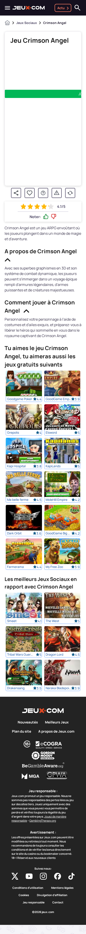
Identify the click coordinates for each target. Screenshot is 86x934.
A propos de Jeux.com (56, 731)
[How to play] (43, 193)
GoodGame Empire (59, 399)
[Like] (46, 216)
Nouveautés (28, 722)
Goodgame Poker (19, 399)
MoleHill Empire (56, 500)
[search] (77, 8)
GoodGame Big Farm (59, 533)
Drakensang (16, 688)
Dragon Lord (54, 654)
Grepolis (13, 432)
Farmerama (15, 567)
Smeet (12, 621)
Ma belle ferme (17, 500)
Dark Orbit (14, 533)
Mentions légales (62, 888)
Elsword (51, 432)
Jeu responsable (33, 902)
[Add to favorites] (29, 193)
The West (52, 621)
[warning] (56, 193)
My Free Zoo (54, 567)
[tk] (71, 876)
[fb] (57, 876)
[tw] (14, 876)
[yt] (29, 876)
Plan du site (21, 731)
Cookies (24, 895)
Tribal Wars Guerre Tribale (20, 654)
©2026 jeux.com (43, 912)
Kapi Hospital (16, 466)
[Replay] (70, 193)
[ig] (43, 876)
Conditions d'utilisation (27, 888)
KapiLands (53, 466)
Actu (61, 8)
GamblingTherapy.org (42, 821)
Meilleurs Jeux (57, 722)
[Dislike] (53, 216)
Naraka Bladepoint (59, 688)
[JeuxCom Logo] (29, 7)
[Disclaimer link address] (49, 745)
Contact (57, 902)
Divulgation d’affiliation (52, 895)
